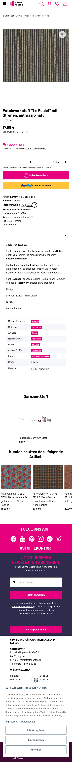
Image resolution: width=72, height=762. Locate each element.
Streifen (35, 321)
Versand (24, 132)
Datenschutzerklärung (23, 606)
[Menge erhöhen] (65, 162)
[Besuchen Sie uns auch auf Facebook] (13, 539)
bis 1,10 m (35, 344)
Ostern (34, 333)
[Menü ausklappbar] (4, 2)
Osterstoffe (36, 350)
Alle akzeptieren (36, 730)
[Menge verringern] (6, 162)
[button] (42, 3)
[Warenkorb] (65, 3)
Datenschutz (28, 721)
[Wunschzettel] (57, 3)
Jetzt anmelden (36, 594)
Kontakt (13, 224)
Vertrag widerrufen (36, 629)
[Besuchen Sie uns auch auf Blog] (58, 539)
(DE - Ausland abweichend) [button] (34, 148)
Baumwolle (36, 327)
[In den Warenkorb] (5, 26)
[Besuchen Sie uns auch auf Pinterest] (31, 539)
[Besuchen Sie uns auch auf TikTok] (49, 539)
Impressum (12, 721)
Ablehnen (36, 749)
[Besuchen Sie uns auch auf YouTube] (22, 539)
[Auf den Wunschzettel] (62, 34)
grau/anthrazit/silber (40, 356)
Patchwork (36, 339)
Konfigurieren (36, 739)
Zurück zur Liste (12, 15)
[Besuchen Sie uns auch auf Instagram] (40, 539)
